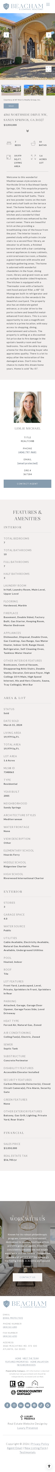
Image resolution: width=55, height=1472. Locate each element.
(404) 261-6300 (10, 1327)
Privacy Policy (40, 1443)
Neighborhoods (26, 1365)
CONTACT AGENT (27, 483)
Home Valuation (39, 1361)
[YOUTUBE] (28, 1405)
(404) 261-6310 (10, 1336)
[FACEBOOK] (7, 1405)
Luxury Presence (27, 1427)
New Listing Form (35, 1448)
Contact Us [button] (27, 1277)
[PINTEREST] (34, 1405)
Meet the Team (31, 1358)
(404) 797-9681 (27, 452)
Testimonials (28, 1452)
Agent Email (14, 1448)
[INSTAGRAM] (14, 1405)
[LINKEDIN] (21, 1405)
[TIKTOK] (41, 1405)
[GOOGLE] (48, 1405)
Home (18, 1358)
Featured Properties (16, 1361)
